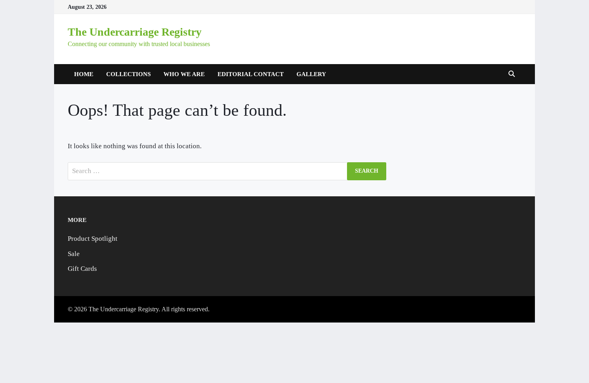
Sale (74, 254)
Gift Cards (82, 268)
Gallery (311, 74)
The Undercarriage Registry (135, 32)
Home (83, 74)
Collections (128, 74)
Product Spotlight (92, 238)
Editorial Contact (251, 74)
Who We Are (184, 74)
